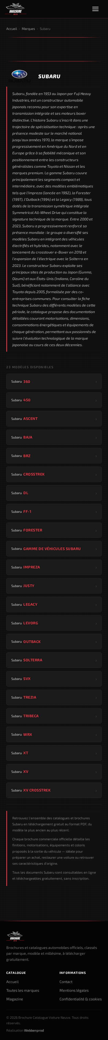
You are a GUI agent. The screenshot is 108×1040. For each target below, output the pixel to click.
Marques (28, 29)
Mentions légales (74, 990)
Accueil (11, 29)
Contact (66, 981)
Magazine (14, 999)
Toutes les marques (22, 990)
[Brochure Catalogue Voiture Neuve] (15, 9)
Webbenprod (34, 1030)
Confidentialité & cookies (81, 999)
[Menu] (97, 8)
